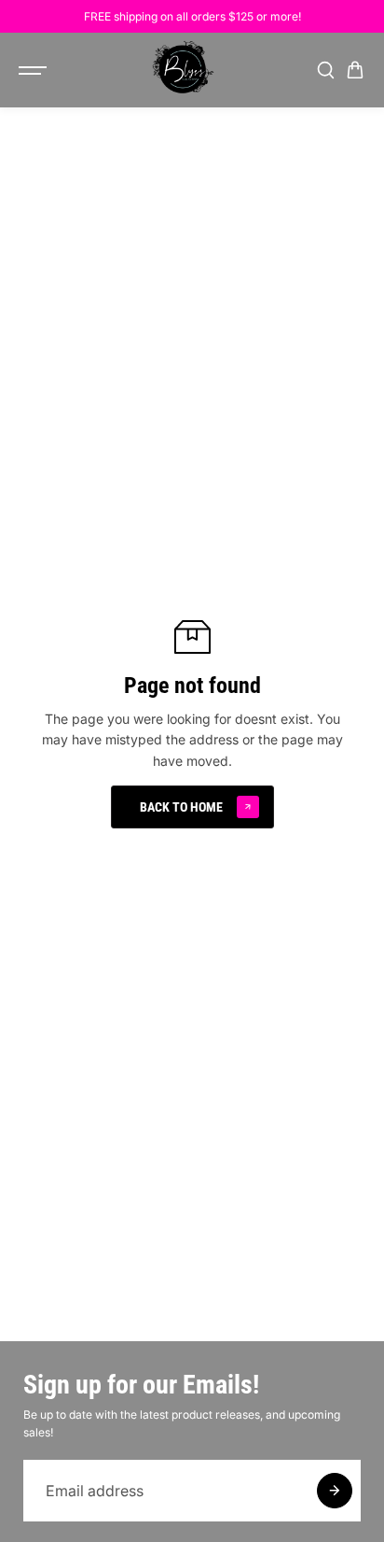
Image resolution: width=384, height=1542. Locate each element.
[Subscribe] (334, 1490)
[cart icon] (355, 70)
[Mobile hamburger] (34, 70)
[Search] (325, 70)
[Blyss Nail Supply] (182, 70)
